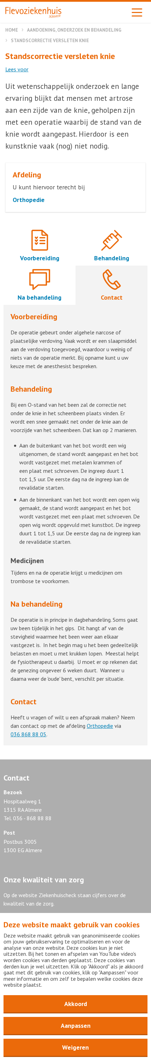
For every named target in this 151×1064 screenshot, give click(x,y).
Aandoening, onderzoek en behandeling (74, 30)
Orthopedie (100, 725)
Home (11, 30)
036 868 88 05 (28, 734)
